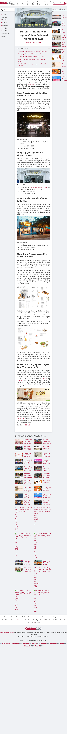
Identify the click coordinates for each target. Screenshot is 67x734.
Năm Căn (4, 23)
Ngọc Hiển (5, 25)
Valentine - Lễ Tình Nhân (24, 620)
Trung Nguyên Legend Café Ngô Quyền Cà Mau (32, 51)
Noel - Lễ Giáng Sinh (52, 617)
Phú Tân (4, 28)
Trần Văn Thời (6, 33)
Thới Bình (5, 31)
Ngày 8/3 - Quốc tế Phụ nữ (22, 617)
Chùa (41, 620)
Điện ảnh (47, 620)
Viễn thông (55, 620)
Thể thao (37, 622)
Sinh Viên (62, 620)
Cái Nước (4, 17)
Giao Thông (5, 620)
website (45, 378)
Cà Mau (4, 14)
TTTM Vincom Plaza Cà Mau (39, 188)
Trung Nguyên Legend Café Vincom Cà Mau (31, 54)
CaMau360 (31, 85)
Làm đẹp (35, 620)
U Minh (4, 36)
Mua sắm (13, 620)
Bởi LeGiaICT (37, 42)
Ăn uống (28, 42)
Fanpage (19, 380)
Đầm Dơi (4, 20)
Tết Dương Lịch (35, 617)
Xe (51, 2)
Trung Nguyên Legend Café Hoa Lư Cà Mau (31, 56)
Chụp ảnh (30, 622)
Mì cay (62, 617)
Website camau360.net (7, 633)
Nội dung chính (22, 48)
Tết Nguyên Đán (8, 617)
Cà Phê (26, 425)
